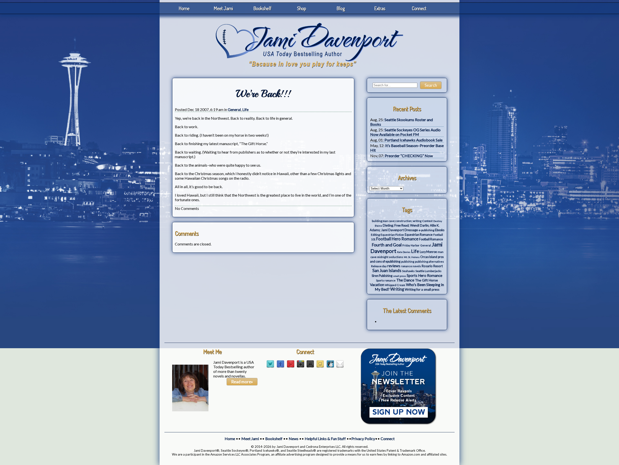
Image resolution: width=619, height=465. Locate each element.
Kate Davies (403, 252)
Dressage (411, 230)
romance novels (411, 266)
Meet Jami (223, 8)
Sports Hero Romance (424, 275)
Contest (427, 221)
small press (399, 275)
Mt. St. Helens (412, 257)
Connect (419, 8)
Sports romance (386, 280)
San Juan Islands (386, 270)
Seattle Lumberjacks (428, 271)
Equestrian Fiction (392, 234)
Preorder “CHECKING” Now (409, 155)
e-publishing (426, 230)
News (293, 438)
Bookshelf (262, 8)
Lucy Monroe (428, 252)
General (234, 109)
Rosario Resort (432, 266)
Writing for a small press (422, 289)
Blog (341, 8)
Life (245, 109)
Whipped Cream (395, 285)
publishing (407, 261)
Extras (379, 8)
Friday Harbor (411, 245)
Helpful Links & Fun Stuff (325, 438)
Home (184, 8)
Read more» (242, 381)
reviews (393, 266)
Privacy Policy (363, 438)
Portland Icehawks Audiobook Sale (413, 140)
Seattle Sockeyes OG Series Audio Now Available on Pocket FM (405, 132)
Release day (379, 266)
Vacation (377, 284)
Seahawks (408, 271)
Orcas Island (428, 257)
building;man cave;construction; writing (396, 220)
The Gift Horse (426, 280)
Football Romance (431, 239)
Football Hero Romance (397, 238)
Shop (301, 8)
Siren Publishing (382, 276)
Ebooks (439, 230)
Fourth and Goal (387, 244)
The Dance (405, 280)
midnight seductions (390, 256)
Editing (375, 234)
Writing (397, 289)
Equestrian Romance (419, 234)
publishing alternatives (429, 261)
